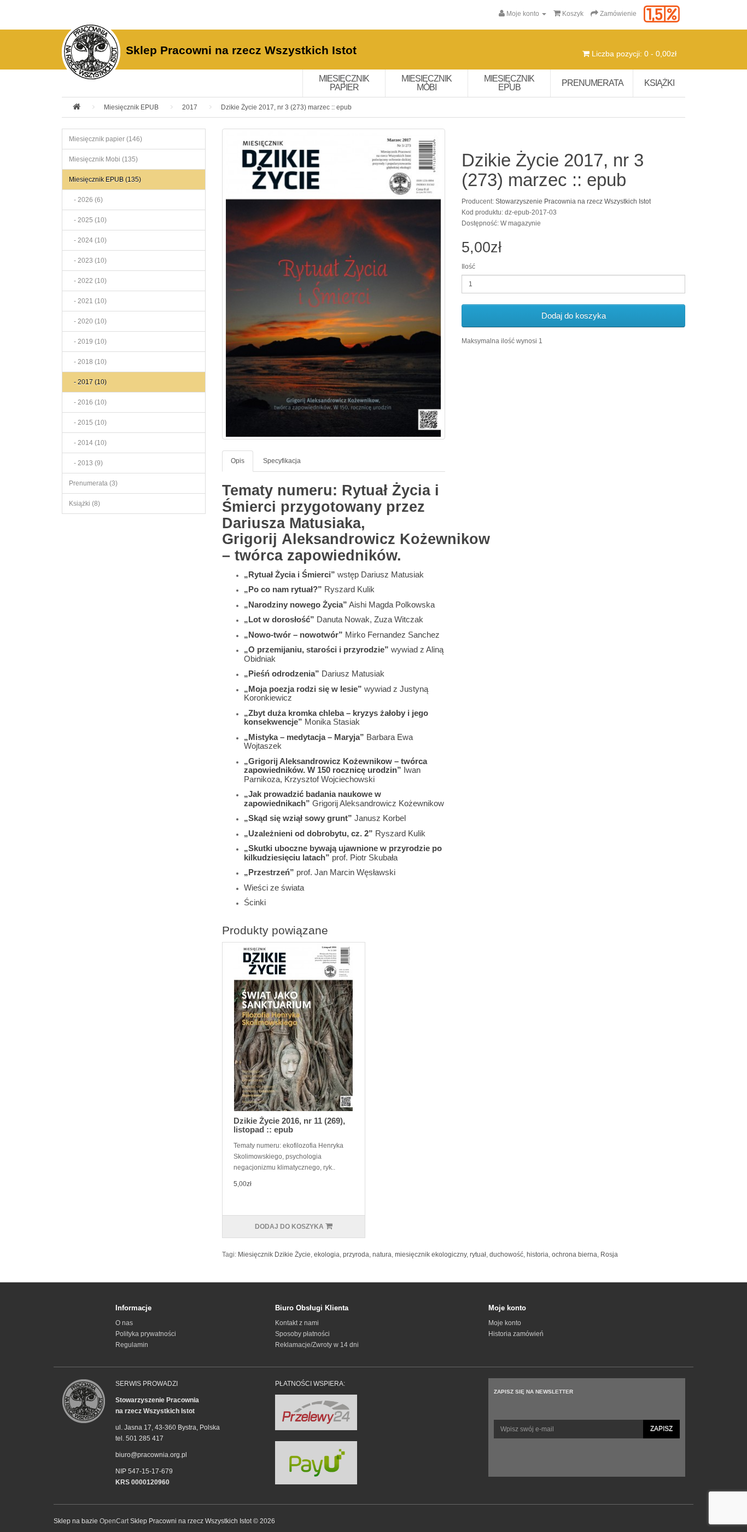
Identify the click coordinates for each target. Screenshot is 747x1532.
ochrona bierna (574, 1254)
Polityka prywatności (145, 1334)
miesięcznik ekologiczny (430, 1254)
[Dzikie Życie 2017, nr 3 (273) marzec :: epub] (334, 284)
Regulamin (131, 1345)
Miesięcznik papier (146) (105, 139)
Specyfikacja (282, 461)
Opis (237, 461)
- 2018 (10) (88, 362)
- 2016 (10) (88, 402)
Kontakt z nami (297, 1323)
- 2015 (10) (88, 422)
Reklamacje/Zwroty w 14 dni (317, 1345)
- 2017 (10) (88, 382)
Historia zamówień (516, 1334)
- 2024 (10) (88, 240)
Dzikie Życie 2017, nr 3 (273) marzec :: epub (286, 107)
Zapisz (661, 1428)
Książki (659, 83)
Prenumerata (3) (93, 483)
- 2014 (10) (88, 443)
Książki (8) (84, 503)
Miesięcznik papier (344, 83)
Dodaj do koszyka (573, 315)
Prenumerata (592, 83)
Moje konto (504, 1323)
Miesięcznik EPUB (509, 83)
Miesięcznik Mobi (426, 83)
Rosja (609, 1254)
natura (382, 1254)
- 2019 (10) (88, 341)
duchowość (506, 1254)
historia (537, 1254)
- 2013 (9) (86, 463)
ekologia (327, 1254)
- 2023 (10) (88, 260)
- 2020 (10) (88, 321)
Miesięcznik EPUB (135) (105, 179)
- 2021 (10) (88, 301)
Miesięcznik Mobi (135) (103, 159)
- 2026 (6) (86, 200)
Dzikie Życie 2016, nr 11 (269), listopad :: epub (289, 1125)
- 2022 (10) (88, 281)
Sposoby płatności (302, 1334)
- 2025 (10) (88, 220)
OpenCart (114, 1521)
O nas (124, 1323)
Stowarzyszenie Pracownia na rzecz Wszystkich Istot (573, 201)
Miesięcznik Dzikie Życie (274, 1254)
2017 (189, 107)
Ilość (468, 266)
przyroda (356, 1254)
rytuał (478, 1254)
